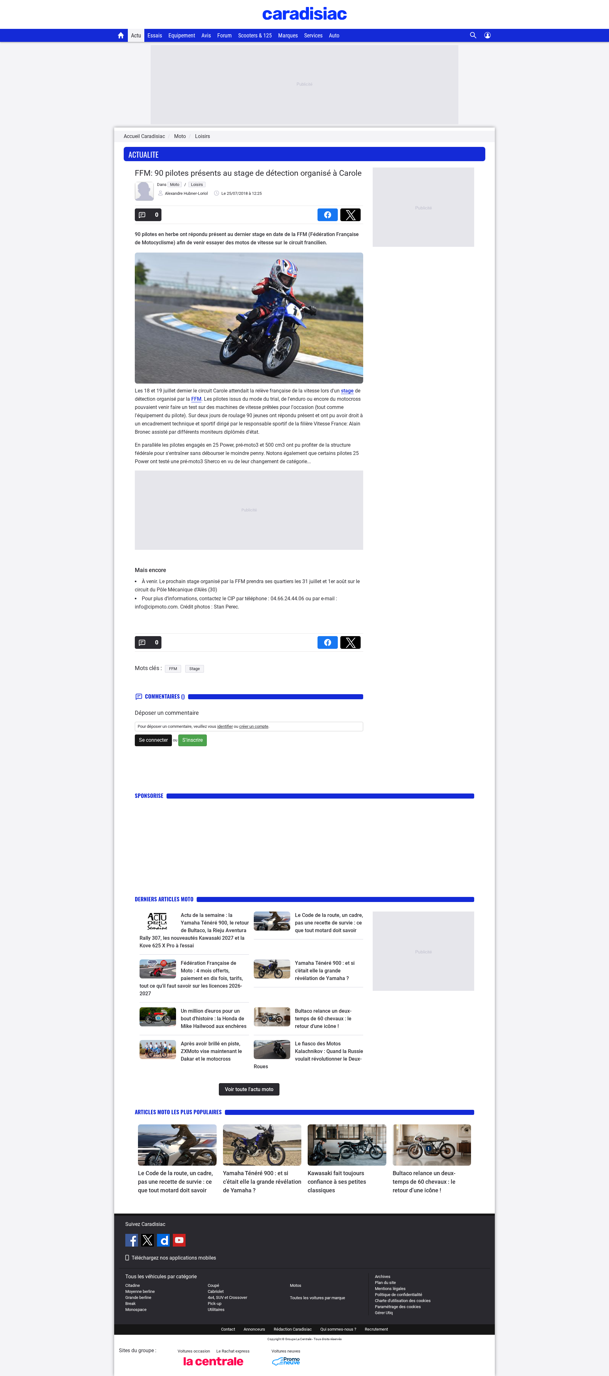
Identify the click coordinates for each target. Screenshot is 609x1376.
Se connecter (153, 740)
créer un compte (253, 726)
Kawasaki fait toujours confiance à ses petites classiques (337, 1182)
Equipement (181, 35)
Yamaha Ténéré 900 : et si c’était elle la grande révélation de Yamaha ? (325, 970)
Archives (382, 1276)
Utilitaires (216, 1309)
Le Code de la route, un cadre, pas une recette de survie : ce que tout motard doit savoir (329, 922)
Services (313, 35)
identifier (225, 726)
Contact (228, 1329)
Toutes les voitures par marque (317, 1297)
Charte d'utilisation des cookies (403, 1300)
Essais (154, 35)
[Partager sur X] (351, 212)
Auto (334, 35)
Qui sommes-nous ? (338, 1329)
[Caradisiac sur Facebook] (132, 1241)
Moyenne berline (140, 1291)
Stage (194, 668)
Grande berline (138, 1297)
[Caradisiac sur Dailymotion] (164, 1241)
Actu (136, 35)
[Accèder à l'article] (158, 921)
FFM (196, 399)
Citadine (132, 1285)
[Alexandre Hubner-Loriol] (144, 199)
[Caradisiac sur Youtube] (179, 1241)
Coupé (213, 1285)
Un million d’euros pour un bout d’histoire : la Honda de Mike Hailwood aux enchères (213, 1018)
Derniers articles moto (164, 899)
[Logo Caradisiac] (305, 25)
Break (130, 1303)
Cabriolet (216, 1291)
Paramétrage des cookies (398, 1306)
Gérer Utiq (384, 1312)
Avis (206, 35)
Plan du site (385, 1282)
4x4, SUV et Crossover (227, 1297)
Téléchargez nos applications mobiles (174, 1258)
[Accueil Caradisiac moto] (121, 35)
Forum (224, 35)
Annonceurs (254, 1329)
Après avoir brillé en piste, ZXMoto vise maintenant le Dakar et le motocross (211, 1051)
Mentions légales (390, 1288)
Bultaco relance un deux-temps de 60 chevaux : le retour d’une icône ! (323, 1018)
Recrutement (376, 1329)
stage (347, 391)
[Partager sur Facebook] (329, 212)
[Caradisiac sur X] (148, 1241)
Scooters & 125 (255, 35)
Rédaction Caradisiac (293, 1329)
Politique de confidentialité (398, 1294)
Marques (288, 35)
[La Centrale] (213, 1367)
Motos (295, 1285)
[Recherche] (473, 35)
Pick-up (214, 1303)
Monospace (136, 1309)
